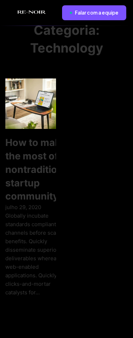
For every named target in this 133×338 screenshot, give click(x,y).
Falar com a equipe (96, 13)
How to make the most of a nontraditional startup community (38, 169)
